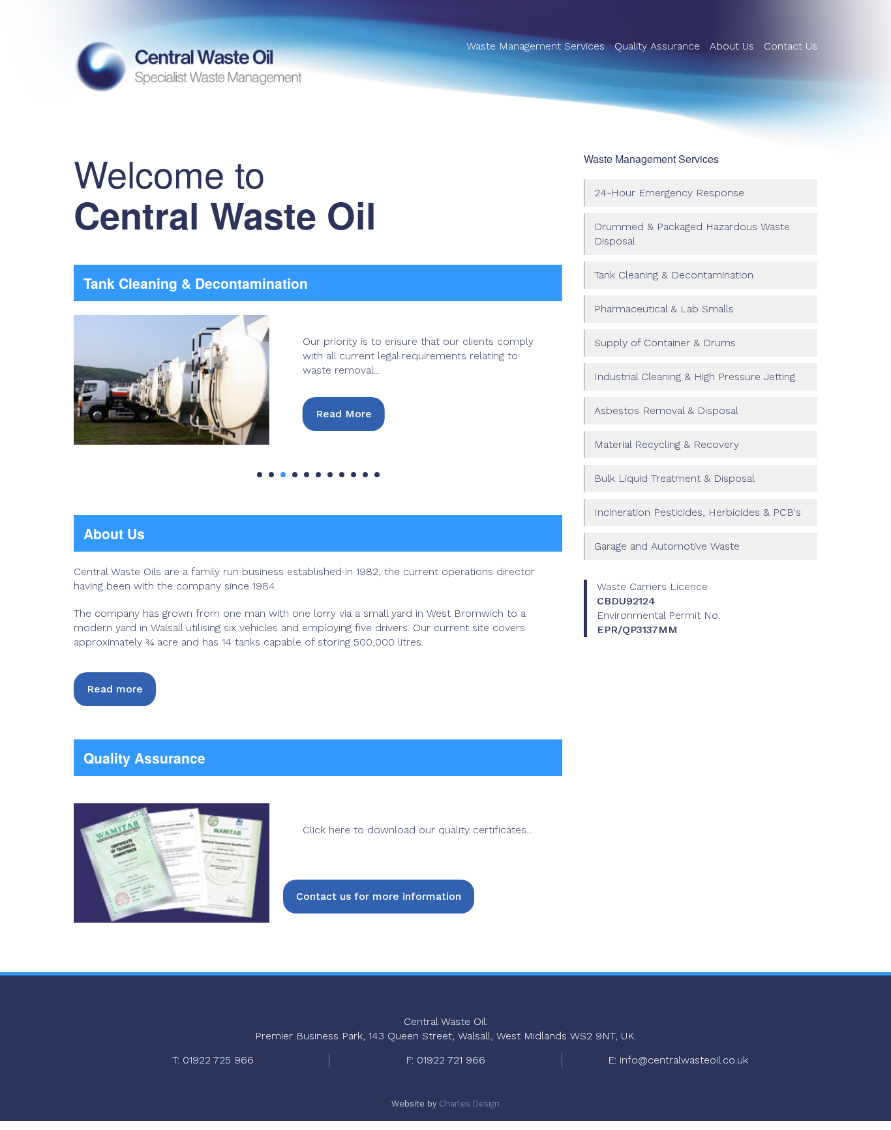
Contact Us (790, 46)
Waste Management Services (535, 46)
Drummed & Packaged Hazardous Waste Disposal (692, 233)
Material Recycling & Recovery (666, 444)
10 (365, 474)
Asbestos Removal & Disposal (666, 410)
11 (377, 474)
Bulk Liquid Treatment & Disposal (674, 478)
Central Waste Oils (188, 66)
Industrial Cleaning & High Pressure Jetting (694, 376)
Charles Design (469, 1103)
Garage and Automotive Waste (667, 546)
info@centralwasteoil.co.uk (684, 1060)
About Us (732, 46)
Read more (115, 689)
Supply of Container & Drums (665, 342)
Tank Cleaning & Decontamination (673, 275)
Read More (344, 414)
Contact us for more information (378, 896)
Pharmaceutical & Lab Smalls (664, 309)
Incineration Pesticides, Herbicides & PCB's (697, 512)
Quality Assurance (657, 46)
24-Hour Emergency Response (669, 192)
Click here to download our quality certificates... (417, 830)
